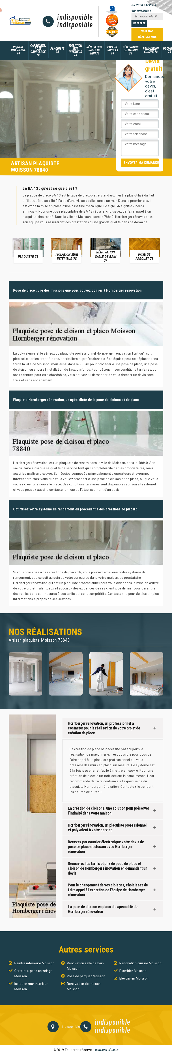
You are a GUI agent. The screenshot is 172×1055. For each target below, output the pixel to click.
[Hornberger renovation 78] (20, 20)
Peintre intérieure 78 (18, 50)
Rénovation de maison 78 (130, 50)
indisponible (75, 17)
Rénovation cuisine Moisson (140, 963)
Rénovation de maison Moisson (84, 986)
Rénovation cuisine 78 (151, 50)
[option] (28, 250)
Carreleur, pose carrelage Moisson (33, 973)
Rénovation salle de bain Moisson (85, 965)
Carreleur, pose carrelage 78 (38, 50)
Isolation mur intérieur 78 (75, 50)
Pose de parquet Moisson (86, 976)
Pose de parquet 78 (112, 50)
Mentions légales (106, 1050)
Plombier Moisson (132, 971)
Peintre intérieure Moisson (34, 963)
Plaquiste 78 (57, 50)
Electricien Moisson (134, 978)
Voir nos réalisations (147, 34)
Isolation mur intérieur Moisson (31, 986)
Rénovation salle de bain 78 (94, 50)
